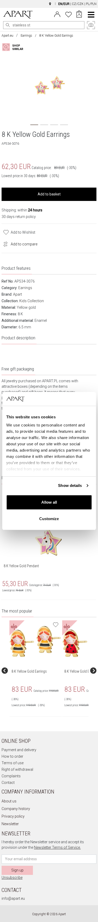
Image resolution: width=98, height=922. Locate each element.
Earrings (26, 35)
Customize (49, 518)
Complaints (11, 776)
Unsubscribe (12, 877)
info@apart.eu (13, 898)
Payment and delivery (19, 750)
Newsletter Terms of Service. (57, 847)
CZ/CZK (78, 4)
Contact (8, 782)
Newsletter (10, 824)
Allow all (49, 502)
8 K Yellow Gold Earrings (29, 671)
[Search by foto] (17, 47)
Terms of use (13, 763)
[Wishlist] (68, 14)
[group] (35, 670)
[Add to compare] (4, 243)
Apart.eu (7, 35)
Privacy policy (13, 816)
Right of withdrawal (17, 769)
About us (9, 801)
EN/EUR (64, 4)
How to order (12, 756)
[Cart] (79, 15)
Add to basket (49, 194)
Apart (17, 294)
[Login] (57, 14)
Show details (70, 485)
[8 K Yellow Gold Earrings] (35, 641)
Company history (16, 809)
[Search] (8, 25)
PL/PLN (91, 4)
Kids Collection (31, 301)
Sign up (17, 870)
